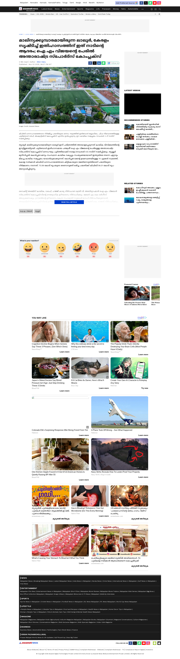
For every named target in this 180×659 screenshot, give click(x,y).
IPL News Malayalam (107, 602)
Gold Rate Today (104, 14)
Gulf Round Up (59, 637)
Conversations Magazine (48, 622)
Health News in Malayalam (98, 609)
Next (159, 14)
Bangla (78, 3)
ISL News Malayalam (91, 602)
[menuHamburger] (155, 9)
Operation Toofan (77, 14)
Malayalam (24, 3)
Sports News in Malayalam (30, 602)
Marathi (92, 3)
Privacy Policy (63, 650)
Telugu (65, 3)
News (57, 9)
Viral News (24, 584)
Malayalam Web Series (128, 591)
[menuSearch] (160, 9)
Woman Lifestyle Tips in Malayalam (33, 612)
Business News (25, 630)
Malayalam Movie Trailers (109, 591)
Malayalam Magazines (28, 619)
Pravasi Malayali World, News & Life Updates (36, 637)
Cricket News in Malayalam (51, 602)
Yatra (123, 9)
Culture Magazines (140, 619)
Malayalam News (26, 581)
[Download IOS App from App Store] (159, 643)
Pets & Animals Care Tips (57, 612)
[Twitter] (146, 3)
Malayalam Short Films (71, 591)
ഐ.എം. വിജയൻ (26, 211)
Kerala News (96, 581)
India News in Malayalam (82, 581)
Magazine (90, 9)
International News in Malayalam (125, 581)
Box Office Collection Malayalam (32, 594)
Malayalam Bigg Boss (146, 591)
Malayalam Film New (27, 591)
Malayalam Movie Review (90, 591)
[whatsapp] (150, 3)
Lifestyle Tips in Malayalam (52, 609)
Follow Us (115, 63)
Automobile (133, 9)
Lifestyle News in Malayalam (30, 609)
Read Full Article (69, 202)
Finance (75, 630)
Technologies (52, 630)
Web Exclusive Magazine (68, 622)
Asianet (28, 642)
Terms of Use (52, 650)
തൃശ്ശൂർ (37, 211)
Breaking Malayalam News (43, 581)
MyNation (100, 3)
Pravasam (106, 9)
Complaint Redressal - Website (92, 650)
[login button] (152, 9)
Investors (149, 650)
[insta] (159, 3)
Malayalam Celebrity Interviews (102, 594)
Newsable (34, 3)
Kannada (43, 3)
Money (116, 9)
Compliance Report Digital (135, 650)
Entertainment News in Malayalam (48, 591)
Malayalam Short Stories (29, 622)
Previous (155, 14)
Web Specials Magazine (87, 622)
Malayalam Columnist (105, 619)
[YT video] (155, 3)
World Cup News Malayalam (126, 602)
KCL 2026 (40, 14)
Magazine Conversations (123, 619)
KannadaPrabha (54, 3)
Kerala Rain (50, 14)
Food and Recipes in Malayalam (75, 609)
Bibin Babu (41, 62)
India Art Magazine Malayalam (71, 619)
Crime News (107, 581)
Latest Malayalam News (63, 581)
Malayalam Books (89, 619)
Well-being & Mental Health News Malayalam (83, 612)
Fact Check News (64, 630)
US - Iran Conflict (62, 14)
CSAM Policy (74, 650)
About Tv (43, 650)
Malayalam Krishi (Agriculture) (48, 619)
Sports (80, 9)
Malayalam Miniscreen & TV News (78, 594)
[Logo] (29, 9)
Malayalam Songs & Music (55, 594)
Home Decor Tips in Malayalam (120, 609)
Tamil (72, 3)
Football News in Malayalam (72, 602)
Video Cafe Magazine (104, 622)
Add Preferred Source (125, 3)
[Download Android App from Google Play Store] (155, 643)
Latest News (47, 9)
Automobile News (39, 630)
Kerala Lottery (91, 14)
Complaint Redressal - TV (114, 650)
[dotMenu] (143, 9)
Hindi (85, 3)
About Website (32, 650)
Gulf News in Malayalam (147, 581)
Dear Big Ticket (72, 637)
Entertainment (68, 9)
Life (98, 9)
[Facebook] (141, 3)
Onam (32, 14)
